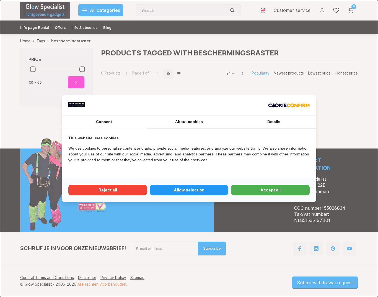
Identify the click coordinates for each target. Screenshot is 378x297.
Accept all (270, 190)
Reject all (108, 190)
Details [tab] (273, 121)
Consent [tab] (104, 121)
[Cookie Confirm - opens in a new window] (289, 105)
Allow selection (189, 190)
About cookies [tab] (189, 121)
